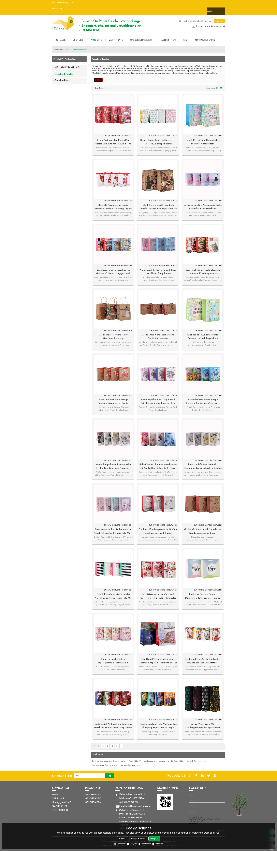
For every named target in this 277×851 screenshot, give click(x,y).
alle (67, 50)
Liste (217, 88)
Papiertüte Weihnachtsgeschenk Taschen (147, 761)
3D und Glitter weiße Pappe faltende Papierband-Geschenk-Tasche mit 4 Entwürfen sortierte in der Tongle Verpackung (203, 402)
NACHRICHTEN (168, 40)
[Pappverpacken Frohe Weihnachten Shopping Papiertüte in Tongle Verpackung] (157, 698)
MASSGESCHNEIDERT (141, 40)
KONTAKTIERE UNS (205, 40)
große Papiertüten (176, 761)
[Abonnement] (109, 775)
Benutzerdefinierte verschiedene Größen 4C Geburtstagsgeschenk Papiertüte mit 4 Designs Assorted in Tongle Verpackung (113, 272)
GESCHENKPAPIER (93, 802)
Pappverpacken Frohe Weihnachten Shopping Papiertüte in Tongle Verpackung (158, 726)
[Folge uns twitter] (208, 775)
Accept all (154, 838)
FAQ (185, 40)
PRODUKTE (96, 40)
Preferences (146, 844)
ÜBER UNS (78, 40)
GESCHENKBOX (93, 799)
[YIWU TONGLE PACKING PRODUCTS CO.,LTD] (63, 23)
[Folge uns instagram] (214, 775)
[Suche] (219, 21)
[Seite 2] (121, 746)
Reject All (123, 838)
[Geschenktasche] (98, 80)
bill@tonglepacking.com (137, 806)
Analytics (133, 844)
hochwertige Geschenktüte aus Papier (109, 761)
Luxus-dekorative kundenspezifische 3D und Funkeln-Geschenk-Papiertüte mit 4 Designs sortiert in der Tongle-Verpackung (203, 207)
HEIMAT (56, 795)
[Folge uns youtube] (189, 775)
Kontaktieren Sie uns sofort (210, 26)
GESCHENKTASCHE (93, 795)
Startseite (58, 50)
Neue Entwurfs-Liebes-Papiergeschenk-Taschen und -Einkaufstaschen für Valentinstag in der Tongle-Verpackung (113, 661)
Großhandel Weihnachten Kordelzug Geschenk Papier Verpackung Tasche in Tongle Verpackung (113, 726)
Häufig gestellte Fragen (62, 802)
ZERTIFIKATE (116, 40)
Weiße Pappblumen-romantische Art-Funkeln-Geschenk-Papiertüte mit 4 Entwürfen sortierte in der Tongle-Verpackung (113, 466)
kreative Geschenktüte (130, 765)
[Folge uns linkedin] (202, 775)
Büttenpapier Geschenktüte (104, 765)
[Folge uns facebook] (196, 775)
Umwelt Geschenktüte (196, 761)
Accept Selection (138, 838)
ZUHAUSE (60, 40)
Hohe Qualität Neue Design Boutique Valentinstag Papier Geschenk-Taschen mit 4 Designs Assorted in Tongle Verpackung (113, 402)
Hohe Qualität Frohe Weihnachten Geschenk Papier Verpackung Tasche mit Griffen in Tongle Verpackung (158, 661)
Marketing (159, 844)
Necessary (121, 844)
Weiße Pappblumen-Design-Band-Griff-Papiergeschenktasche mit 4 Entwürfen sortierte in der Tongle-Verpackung (158, 402)
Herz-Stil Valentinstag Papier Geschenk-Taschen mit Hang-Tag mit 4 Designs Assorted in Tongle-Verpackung (113, 207)
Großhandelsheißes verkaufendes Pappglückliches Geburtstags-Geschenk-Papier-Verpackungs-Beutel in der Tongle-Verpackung (203, 661)
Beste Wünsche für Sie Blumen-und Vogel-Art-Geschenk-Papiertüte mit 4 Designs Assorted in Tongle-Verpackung (113, 531)
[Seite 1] (94, 746)
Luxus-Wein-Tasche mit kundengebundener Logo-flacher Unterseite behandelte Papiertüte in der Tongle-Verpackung (203, 726)
